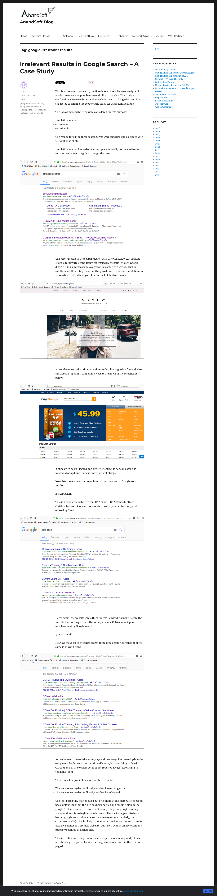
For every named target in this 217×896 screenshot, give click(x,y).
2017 (157, 156)
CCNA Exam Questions (165, 69)
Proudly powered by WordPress (52, 883)
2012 (157, 172)
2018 (157, 153)
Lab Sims (123, 36)
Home (23, 36)
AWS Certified (176, 36)
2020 (157, 147)
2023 (157, 137)
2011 (157, 175)
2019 (157, 150)
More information (133, 891)
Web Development (163, 107)
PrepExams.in (161, 97)
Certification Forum (164, 82)
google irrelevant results (31, 103)
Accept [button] (208, 891)
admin (23, 91)
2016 (157, 159)
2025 (157, 131)
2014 (157, 165)
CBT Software (66, 36)
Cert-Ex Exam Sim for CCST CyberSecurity (174, 73)
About (160, 36)
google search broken (30, 106)
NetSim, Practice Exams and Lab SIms (173, 85)
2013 (157, 168)
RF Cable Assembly (164, 101)
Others (23, 99)
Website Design (40, 36)
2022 (157, 140)
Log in (156, 48)
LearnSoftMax (86, 36)
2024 (157, 134)
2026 (157, 128)
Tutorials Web (161, 104)
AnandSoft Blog (37, 21)
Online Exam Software (165, 94)
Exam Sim (104, 36)
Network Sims (140, 36)
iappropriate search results (33, 110)
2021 (157, 144)
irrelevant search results (31, 113)
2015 (157, 162)
